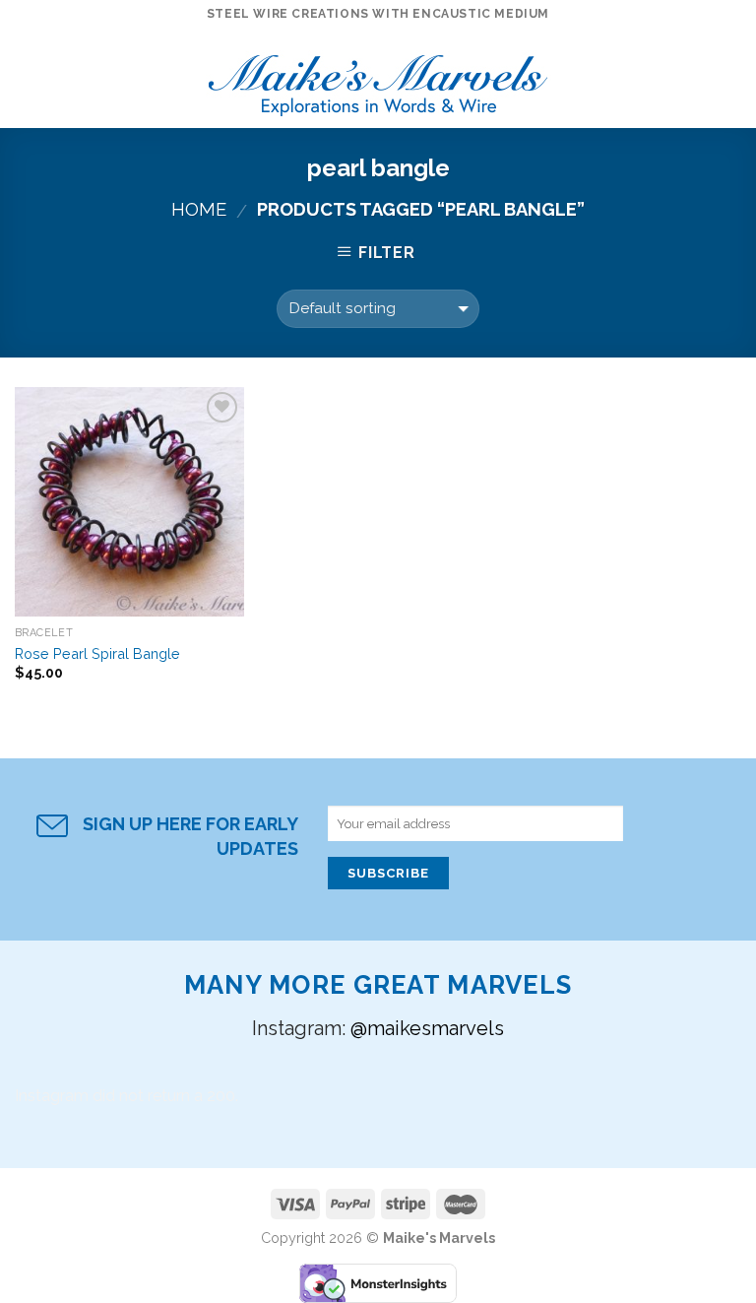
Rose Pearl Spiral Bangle (97, 653)
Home (198, 209)
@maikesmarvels (427, 1028)
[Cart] (731, 78)
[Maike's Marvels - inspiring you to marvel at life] (378, 79)
